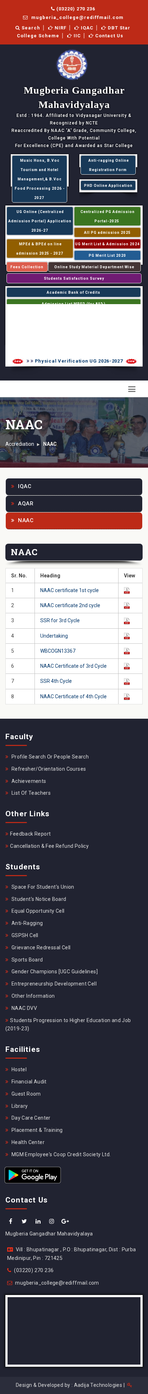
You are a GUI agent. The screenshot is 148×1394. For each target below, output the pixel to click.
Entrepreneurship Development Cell (53, 984)
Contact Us (108, 35)
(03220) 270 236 (75, 8)
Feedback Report (30, 834)
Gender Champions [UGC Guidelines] (54, 971)
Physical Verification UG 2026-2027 (74, 361)
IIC (76, 35)
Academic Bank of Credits (73, 292)
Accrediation (19, 444)
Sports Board (26, 960)
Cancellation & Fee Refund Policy (49, 846)
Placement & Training (36, 1130)
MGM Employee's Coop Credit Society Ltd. (60, 1154)
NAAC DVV (23, 1008)
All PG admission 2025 (107, 233)
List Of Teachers (30, 793)
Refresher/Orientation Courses (48, 769)
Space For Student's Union (42, 887)
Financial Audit (28, 1082)
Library (19, 1106)
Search (30, 27)
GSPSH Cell (24, 935)
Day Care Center (30, 1118)
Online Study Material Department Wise (94, 267)
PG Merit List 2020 (107, 255)
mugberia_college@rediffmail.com (77, 17)
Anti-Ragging (26, 923)
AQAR (25, 503)
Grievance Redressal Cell (40, 947)
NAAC (25, 520)
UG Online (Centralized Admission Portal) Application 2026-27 (39, 221)
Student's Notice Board (38, 899)
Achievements (28, 781)
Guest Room (25, 1094)
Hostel (18, 1069)
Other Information (32, 996)
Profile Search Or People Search (49, 757)
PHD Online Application (108, 186)
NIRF (59, 27)
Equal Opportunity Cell (37, 911)
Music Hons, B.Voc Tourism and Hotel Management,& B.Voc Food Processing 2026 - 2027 (40, 179)
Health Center (27, 1142)
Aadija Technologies (98, 1385)
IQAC (86, 27)
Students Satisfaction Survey (74, 278)
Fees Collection (26, 267)
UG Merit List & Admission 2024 (107, 244)
